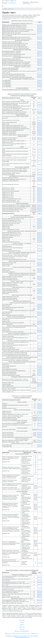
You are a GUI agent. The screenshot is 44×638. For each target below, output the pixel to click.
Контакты (22, 629)
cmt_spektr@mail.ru (12, 2)
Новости (22, 624)
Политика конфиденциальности (22, 637)
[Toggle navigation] (2, 6)
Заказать (40, 25)
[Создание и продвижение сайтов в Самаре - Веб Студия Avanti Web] (22, 635)
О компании (22, 620)
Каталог (22, 622)
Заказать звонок (26, 3)
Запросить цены (6, 19)
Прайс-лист (22, 627)
